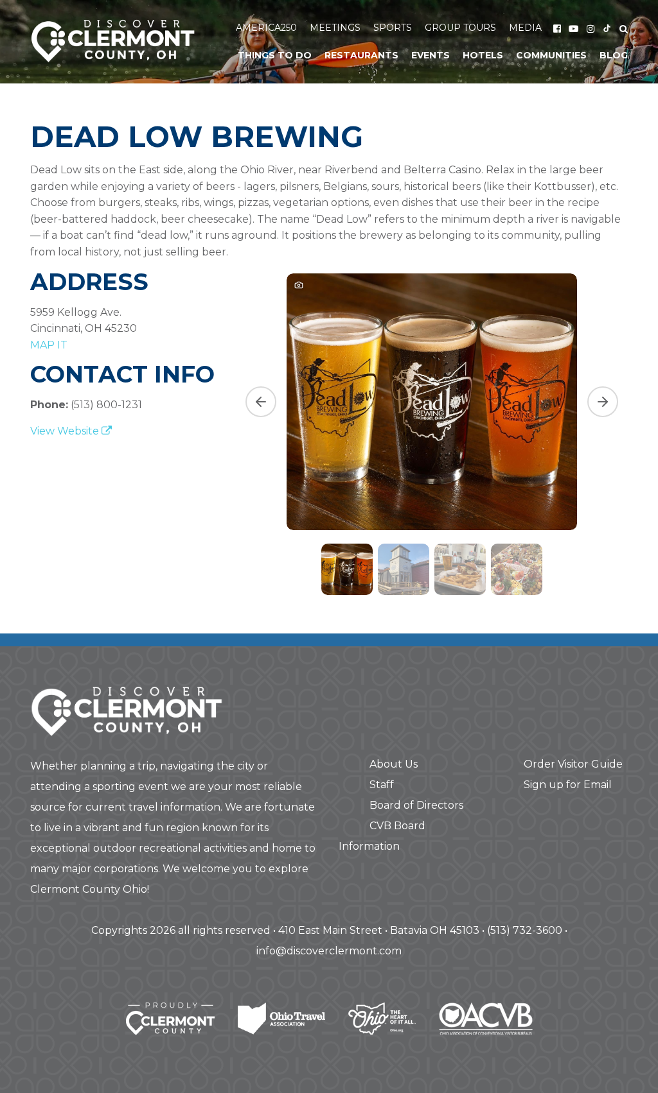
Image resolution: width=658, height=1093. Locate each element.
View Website (66, 431)
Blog (614, 55)
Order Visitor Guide (573, 764)
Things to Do (275, 55)
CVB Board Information (382, 836)
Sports (392, 27)
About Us (393, 764)
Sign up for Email (568, 785)
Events (430, 55)
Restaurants (361, 55)
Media (525, 27)
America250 (266, 27)
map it (48, 345)
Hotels (483, 55)
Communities (551, 55)
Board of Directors (416, 805)
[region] (431, 432)
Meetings (335, 27)
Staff (381, 785)
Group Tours (460, 27)
